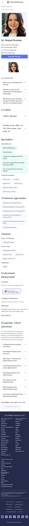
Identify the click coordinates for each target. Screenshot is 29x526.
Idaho (16, 429)
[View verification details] (14, 291)
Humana (3, 475)
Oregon (17, 443)
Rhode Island (4, 449)
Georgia (3, 431)
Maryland (3, 434)
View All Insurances (6, 486)
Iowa (16, 432)
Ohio (16, 442)
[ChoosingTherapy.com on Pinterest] (26, 517)
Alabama (3, 421)
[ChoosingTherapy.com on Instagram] (22, 517)
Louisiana (3, 432)
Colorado (17, 425)
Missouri (3, 438)
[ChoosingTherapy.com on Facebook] (10, 517)
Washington (18, 447)
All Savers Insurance (6, 463)
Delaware (3, 425)
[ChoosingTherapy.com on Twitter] (14, 517)
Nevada (17, 438)
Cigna (2, 468)
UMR (2, 482)
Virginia (3, 453)
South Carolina (4, 442)
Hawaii (17, 427)
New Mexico (18, 440)
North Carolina (4, 440)
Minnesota (18, 436)
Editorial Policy (9, 504)
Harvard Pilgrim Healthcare (5, 473)
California (17, 423)
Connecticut (4, 423)
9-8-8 (6, 494)
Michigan (17, 434)
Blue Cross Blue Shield (6, 466)
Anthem (3, 465)
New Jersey (4, 443)
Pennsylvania (4, 447)
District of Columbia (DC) (7, 427)
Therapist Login (8, 509)
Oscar (2, 477)
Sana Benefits (4, 481)
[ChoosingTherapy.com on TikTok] (6, 517)
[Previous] (2, 67)
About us (21, 511)
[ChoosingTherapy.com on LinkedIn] (18, 517)
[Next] (24, 67)
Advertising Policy (19, 504)
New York (13, 50)
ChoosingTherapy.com (11, 511)
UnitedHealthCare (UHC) (7, 484)
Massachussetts (5, 436)
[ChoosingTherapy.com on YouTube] (2, 517)
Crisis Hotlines (17, 506)
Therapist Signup (18, 509)
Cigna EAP (3, 470)
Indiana (17, 431)
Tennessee (3, 451)
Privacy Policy (19, 501)
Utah (16, 445)
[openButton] (2, 2)
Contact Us (9, 506)
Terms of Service (9, 501)
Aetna (2, 461)
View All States (5, 455)
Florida (2, 429)
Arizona (17, 421)
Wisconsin (18, 449)
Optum (2, 479)
